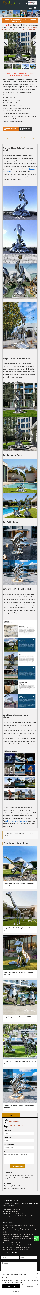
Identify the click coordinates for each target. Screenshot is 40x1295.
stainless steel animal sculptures (16, 821)
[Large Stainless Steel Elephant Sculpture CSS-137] (20, 863)
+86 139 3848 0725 (12, 1211)
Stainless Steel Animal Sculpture (14, 27)
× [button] (37, 1273)
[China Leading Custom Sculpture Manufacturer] (9, 3)
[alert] (20, 1283)
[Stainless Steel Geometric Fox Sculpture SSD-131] (20, 952)
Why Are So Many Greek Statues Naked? (16, 1249)
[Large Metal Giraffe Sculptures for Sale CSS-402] (20, 908)
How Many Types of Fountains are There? (17, 1247)
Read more (19, 1282)
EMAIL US (26, 129)
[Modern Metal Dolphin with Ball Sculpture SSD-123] (20, 1086)
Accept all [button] (11, 1286)
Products (16, 25)
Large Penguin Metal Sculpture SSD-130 (18, 1017)
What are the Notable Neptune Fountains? (17, 1245)
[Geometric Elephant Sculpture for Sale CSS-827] (20, 1041)
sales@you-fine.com (16, 1125)
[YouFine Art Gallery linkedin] (3, 1219)
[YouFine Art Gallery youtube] (2, 1219)
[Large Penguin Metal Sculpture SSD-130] (20, 997)
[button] (31, 8)
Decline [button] (30, 1286)
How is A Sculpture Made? (11, 1243)
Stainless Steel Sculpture (29, 25)
